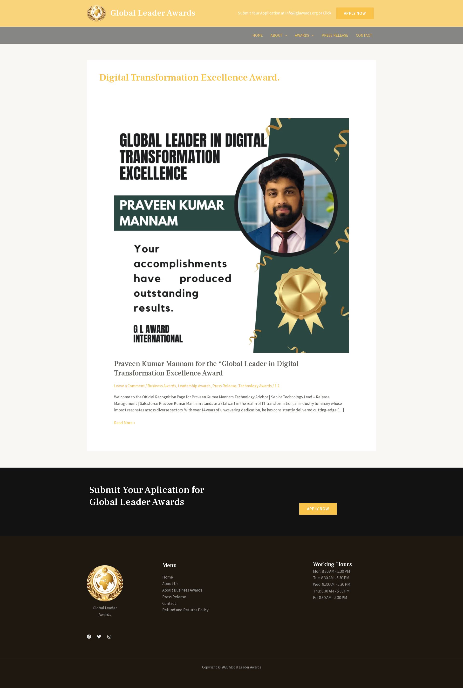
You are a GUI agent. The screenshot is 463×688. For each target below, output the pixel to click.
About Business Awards (182, 590)
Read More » (124, 422)
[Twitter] (99, 636)
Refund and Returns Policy (185, 610)
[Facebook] (89, 636)
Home (257, 35)
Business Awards (162, 385)
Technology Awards (255, 385)
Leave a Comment (129, 385)
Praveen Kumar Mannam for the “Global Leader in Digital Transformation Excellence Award (206, 368)
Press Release (335, 35)
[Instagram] (109, 636)
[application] (285, 35)
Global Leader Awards (152, 13)
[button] (318, 509)
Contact (364, 35)
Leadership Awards (194, 385)
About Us (170, 583)
